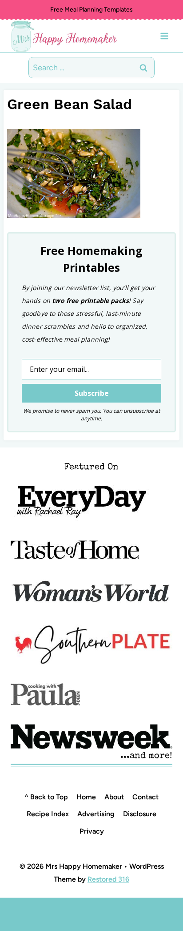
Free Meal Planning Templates (91, 9)
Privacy (92, 831)
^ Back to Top (46, 797)
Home (86, 797)
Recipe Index (48, 814)
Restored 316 (108, 879)
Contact (145, 797)
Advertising (96, 814)
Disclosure (139, 814)
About (114, 797)
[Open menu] (164, 36)
